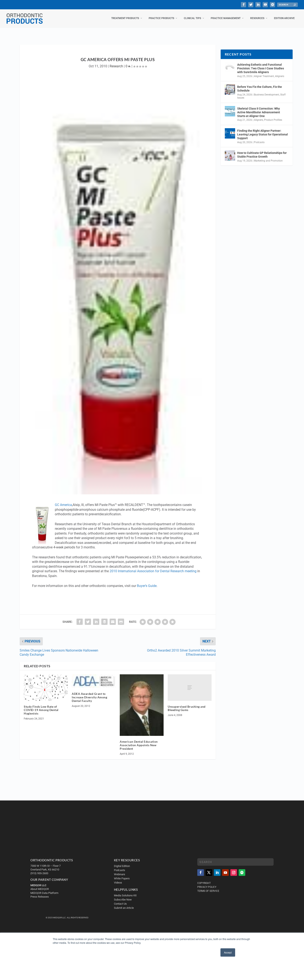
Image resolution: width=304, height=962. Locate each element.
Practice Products (161, 18)
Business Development (266, 94)
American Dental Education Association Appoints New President (139, 745)
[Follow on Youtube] (225, 872)
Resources (257, 18)
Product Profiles (273, 119)
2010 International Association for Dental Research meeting (153, 571)
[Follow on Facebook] (200, 872)
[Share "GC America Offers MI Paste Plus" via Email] (113, 622)
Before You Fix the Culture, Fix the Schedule (259, 88)
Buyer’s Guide (147, 586)
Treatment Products (125, 18)
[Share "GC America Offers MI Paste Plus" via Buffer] (104, 622)
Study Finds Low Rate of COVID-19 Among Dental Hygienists (41, 710)
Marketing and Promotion (268, 160)
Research (116, 66)
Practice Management (226, 18)
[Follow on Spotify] (242, 872)
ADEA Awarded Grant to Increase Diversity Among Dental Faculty (89, 697)
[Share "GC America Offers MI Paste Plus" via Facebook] (79, 622)
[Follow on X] (209, 872)
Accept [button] (228, 952)
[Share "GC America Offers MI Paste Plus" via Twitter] (88, 622)
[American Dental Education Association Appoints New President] (142, 705)
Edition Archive (284, 18)
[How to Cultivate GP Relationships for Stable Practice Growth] (230, 155)
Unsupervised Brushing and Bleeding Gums (187, 708)
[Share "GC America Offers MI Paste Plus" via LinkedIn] (96, 622)
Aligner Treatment (264, 76)
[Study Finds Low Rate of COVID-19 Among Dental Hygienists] (46, 687)
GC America (63, 505)
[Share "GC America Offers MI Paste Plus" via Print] (121, 622)
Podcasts (259, 142)
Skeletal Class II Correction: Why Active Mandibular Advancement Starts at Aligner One (258, 112)
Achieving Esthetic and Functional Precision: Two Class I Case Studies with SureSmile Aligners (260, 68)
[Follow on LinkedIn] (217, 872)
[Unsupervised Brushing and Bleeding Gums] (190, 687)
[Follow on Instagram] (233, 872)
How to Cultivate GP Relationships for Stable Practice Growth (262, 154)
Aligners (279, 76)
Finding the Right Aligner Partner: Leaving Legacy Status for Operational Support (262, 134)
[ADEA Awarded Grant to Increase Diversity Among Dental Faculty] (94, 681)
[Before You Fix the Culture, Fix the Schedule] (230, 89)
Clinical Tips (192, 18)
